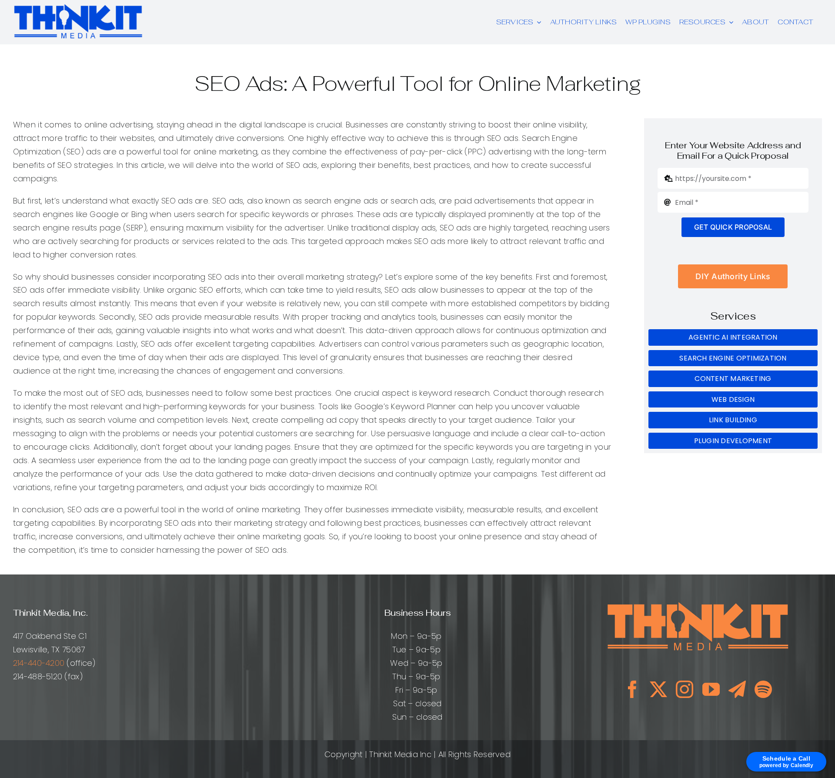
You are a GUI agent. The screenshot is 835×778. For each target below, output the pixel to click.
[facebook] (632, 689)
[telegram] (737, 689)
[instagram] (684, 689)
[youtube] (711, 689)
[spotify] (763, 689)
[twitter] (658, 689)
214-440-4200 (38, 663)
